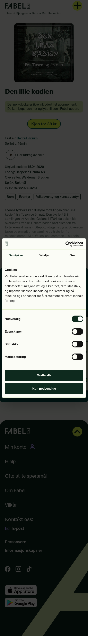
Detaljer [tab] (44, 255)
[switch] (77, 331)
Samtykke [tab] (16, 255)
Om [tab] (72, 255)
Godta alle (44, 375)
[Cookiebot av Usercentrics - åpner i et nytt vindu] (65, 244)
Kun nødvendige (44, 388)
